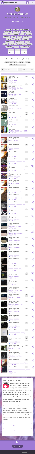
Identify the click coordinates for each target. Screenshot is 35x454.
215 (8, 31)
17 (9, 39)
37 (13, 36)
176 (26, 31)
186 (16, 31)
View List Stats (18, 21)
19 (27, 36)
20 (19, 36)
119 (14, 34)
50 (6, 36)
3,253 (9, 29)
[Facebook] (17, 446)
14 (17, 39)
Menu (32, 2)
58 (28, 34)
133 (6, 34)
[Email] (20, 446)
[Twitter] (15, 446)
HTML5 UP (24, 452)
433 (24, 29)
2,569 (16, 29)
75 (22, 34)
